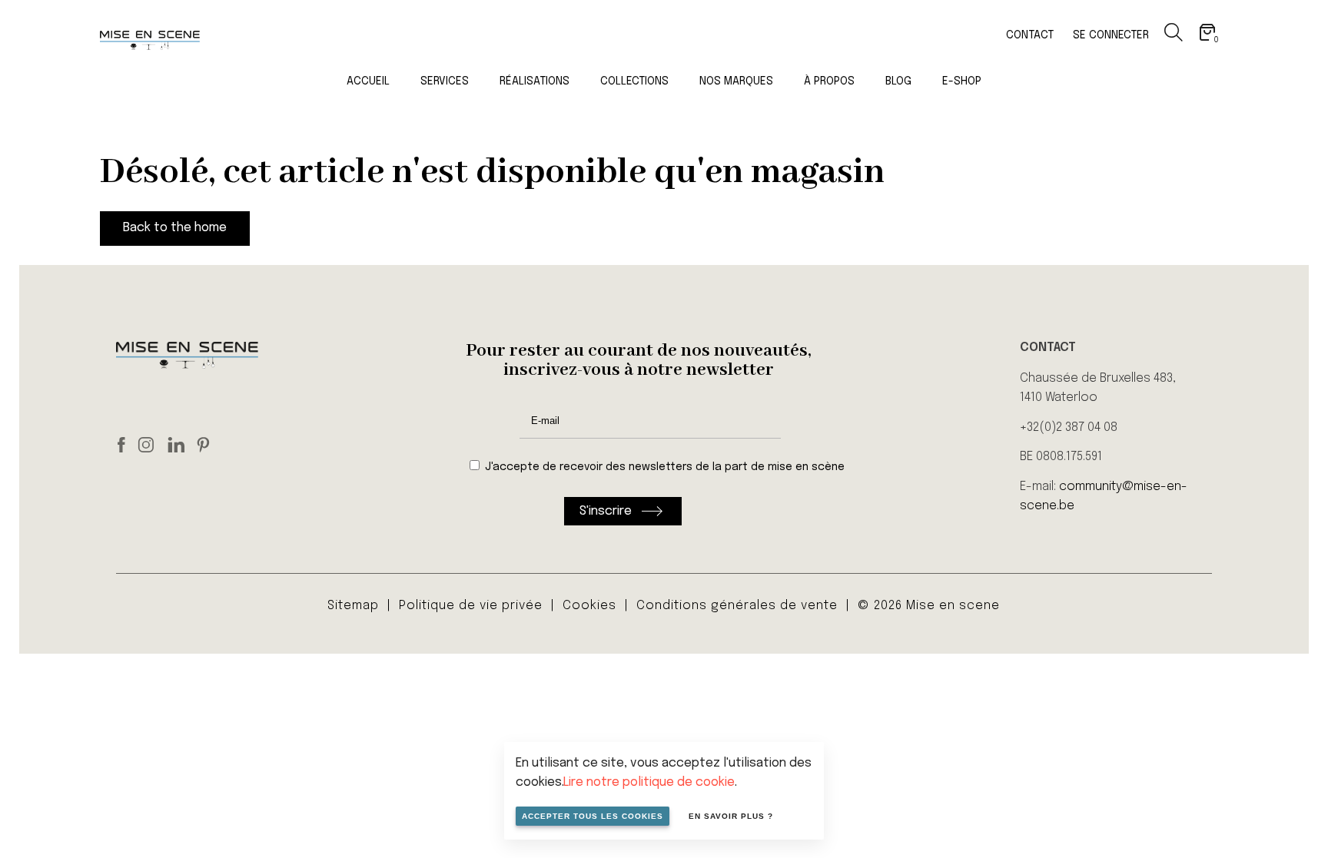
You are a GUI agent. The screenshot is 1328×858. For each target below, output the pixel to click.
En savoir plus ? (731, 816)
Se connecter (1111, 35)
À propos (829, 81)
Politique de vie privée (471, 605)
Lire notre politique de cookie (649, 782)
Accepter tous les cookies (592, 816)
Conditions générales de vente (737, 605)
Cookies (589, 605)
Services (444, 81)
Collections (634, 81)
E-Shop (961, 81)
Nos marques (736, 81)
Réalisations (534, 81)
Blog (898, 81)
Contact (1030, 35)
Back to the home (175, 227)
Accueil (368, 81)
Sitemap (353, 605)
